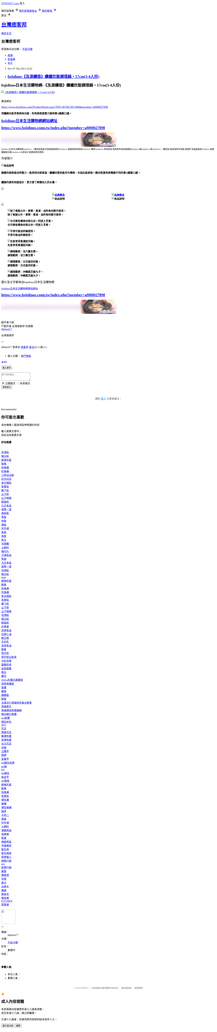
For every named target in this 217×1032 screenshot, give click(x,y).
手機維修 (6, 845)
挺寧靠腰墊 (7, 683)
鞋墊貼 (5, 502)
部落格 (11, 59)
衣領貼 (5, 452)
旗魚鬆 (5, 513)
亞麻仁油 (6, 634)
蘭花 (3, 676)
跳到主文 (6, 33)
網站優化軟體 (9, 714)
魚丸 (3, 540)
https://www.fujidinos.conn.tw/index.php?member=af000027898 (53, 128)
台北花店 (6, 743)
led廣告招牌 (7, 762)
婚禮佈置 (6, 736)
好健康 (5, 626)
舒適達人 (6, 857)
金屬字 (5, 759)
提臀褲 (5, 904)
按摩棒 (5, 834)
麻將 (3, 811)
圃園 (3, 890)
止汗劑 (5, 494)
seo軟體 (5, 718)
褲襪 (3, 803)
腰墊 (3, 691)
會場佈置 (6, 740)
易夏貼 (5, 486)
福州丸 (5, 551)
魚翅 (3, 559)
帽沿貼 (5, 456)
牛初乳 (5, 641)
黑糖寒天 (6, 706)
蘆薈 (3, 871)
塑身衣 (5, 894)
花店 (3, 728)
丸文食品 (6, 505)
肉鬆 (3, 521)
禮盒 (3, 524)
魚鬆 (3, 517)
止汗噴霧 (6, 498)
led (2, 769)
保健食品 (6, 630)
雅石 (3, 672)
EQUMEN (6, 901)
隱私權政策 (126, 988)
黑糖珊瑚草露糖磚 (11, 710)
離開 (18, 1026)
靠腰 (3, 687)
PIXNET (84, 988)
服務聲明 (139, 988)
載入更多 (7, 368)
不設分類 (27, 49)
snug (3, 577)
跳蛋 (3, 838)
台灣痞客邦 (14, 24)
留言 (31, 347)
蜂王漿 (5, 638)
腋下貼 (5, 490)
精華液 (5, 875)
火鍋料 (5, 547)
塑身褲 (5, 898)
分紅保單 (6, 661)
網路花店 (6, 732)
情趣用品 (6, 830)
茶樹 (3, 879)
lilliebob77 (6, 329)
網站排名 (6, 721)
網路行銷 (6, 860)
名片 (10, 63)
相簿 (10, 55)
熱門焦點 (26, 356)
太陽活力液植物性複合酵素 (16, 702)
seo (3, 864)
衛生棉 (5, 849)
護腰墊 (5, 695)
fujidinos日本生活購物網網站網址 (29, 121)
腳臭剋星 (6, 460)
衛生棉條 (6, 853)
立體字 (5, 751)
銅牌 (3, 755)
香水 (3, 882)
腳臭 (3, 463)
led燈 (4, 766)
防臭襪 (5, 471)
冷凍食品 (6, 555)
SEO (3, 724)
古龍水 (5, 886)
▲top (4, 361)
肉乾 (3, 536)
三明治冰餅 (7, 475)
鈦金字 (5, 777)
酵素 (3, 649)
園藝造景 (6, 664)
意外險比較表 (9, 657)
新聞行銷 (6, 867)
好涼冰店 (6, 479)
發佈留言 (7, 387)
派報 (3, 747)
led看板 (5, 781)
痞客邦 (24, 347)
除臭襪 (5, 467)
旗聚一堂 (6, 509)
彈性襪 (5, 800)
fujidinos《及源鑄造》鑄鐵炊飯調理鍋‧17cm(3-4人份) (53, 76)
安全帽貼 (6, 482)
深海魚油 (6, 645)
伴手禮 (5, 528)
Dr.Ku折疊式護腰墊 (12, 680)
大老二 (5, 815)
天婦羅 (5, 543)
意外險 (5, 653)
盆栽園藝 (6, 668)
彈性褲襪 (6, 807)
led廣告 (5, 773)
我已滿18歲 (8, 1026)
